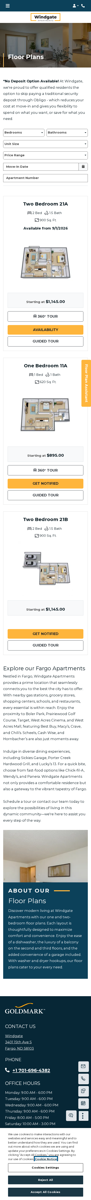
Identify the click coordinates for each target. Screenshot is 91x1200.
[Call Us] (83, 1079)
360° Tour (60, 316)
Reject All (45, 1180)
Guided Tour (58, 341)
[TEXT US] (83, 1091)
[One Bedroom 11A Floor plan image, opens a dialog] (45, 414)
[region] (45, 1164)
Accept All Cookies (45, 1192)
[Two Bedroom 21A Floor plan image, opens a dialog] (45, 261)
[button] (75, 6)
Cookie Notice (46, 1159)
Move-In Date (17, 167)
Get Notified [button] (58, 483)
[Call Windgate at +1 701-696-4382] (83, 6)
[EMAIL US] (83, 1066)
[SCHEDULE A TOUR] (83, 1103)
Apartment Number (22, 178)
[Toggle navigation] (7, 6)
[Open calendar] (83, 167)
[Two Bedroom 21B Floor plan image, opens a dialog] (45, 568)
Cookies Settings (45, 1167)
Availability (58, 329)
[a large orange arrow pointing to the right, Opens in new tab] (25, 1008)
